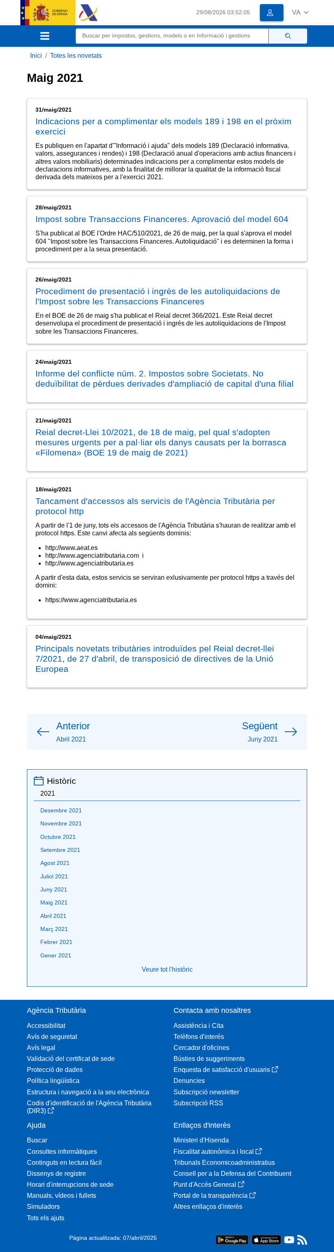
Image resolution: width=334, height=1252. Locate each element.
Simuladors (43, 1206)
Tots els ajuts (45, 1218)
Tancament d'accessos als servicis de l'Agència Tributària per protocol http (155, 506)
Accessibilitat (46, 1025)
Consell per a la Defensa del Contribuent (232, 1173)
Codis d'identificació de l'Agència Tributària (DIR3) (89, 1107)
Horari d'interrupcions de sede (70, 1184)
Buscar (37, 1140)
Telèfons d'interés (199, 1036)
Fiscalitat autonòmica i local (214, 1151)
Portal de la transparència (211, 1195)
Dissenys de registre (56, 1173)
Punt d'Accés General (205, 1184)
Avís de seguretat (52, 1036)
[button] (300, 12)
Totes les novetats (76, 55)
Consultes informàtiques (62, 1151)
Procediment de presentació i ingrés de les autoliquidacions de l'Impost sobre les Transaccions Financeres (157, 296)
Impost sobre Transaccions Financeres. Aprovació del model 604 (161, 219)
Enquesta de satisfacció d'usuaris (222, 1069)
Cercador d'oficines (201, 1047)
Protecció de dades (55, 1069)
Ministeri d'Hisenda (201, 1140)
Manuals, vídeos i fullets (61, 1195)
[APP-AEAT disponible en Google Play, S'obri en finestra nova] (231, 1239)
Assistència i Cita (199, 1025)
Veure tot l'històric (167, 969)
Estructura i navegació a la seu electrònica (88, 1092)
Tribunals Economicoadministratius (224, 1162)
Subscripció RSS (198, 1103)
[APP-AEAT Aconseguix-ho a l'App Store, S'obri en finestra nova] (266, 1239)
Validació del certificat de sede (71, 1058)
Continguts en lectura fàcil (64, 1162)
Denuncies (189, 1080)
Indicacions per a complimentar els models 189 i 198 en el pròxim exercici (163, 126)
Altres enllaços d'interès (208, 1206)
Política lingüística (53, 1080)
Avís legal (41, 1047)
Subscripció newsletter (206, 1092)
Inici (36, 55)
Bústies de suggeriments (209, 1058)
